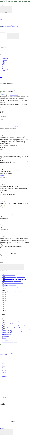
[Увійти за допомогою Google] (18, 267)
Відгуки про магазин (5, 2)
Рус (2, 5)
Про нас (3, 371)
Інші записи (1, 272)
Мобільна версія (13, 353)
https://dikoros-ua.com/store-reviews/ (4, 117)
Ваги (2, 68)
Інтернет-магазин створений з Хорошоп (5, 354)
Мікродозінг (3, 57)
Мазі (2, 66)
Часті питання (14, 2)
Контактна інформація (4, 375)
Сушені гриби (3, 64)
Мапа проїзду (2, 428)
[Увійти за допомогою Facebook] (6, 267)
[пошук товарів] (13, 36)
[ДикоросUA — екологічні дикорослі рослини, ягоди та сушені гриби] (4, 347)
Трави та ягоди (3, 67)
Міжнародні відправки (4, 373)
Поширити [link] (1, 119)
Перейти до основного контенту (4, 0)
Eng (2, 4)
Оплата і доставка (4, 372)
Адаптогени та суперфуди (5, 65)
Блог (2, 374)
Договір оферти (10, 2)
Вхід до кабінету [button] (4, 370)
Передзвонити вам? (3, 404)
